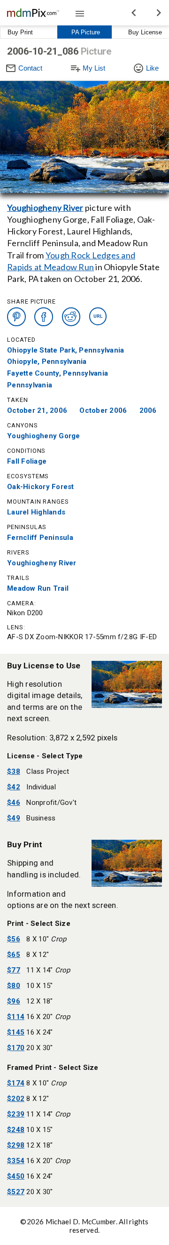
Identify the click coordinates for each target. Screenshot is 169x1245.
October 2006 (103, 410)
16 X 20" (48, 1016)
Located (21, 339)
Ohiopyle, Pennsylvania (47, 361)
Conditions (26, 450)
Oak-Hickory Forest (40, 486)
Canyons (22, 425)
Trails (18, 577)
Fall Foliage (26, 461)
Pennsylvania (29, 385)
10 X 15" (39, 985)
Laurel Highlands (36, 512)
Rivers (18, 552)
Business (40, 818)
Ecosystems (28, 476)
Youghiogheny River (45, 207)
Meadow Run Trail (38, 588)
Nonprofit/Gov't (51, 802)
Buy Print (20, 32)
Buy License (145, 32)
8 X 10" (46, 939)
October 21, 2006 (37, 410)
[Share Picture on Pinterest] (16, 316)
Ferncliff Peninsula (40, 537)
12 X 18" (39, 1001)
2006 (148, 410)
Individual (41, 787)
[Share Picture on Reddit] (71, 316)
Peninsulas (26, 526)
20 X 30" (39, 1048)
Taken (17, 399)
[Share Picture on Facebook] (43, 316)
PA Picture (85, 32)
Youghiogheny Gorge (43, 436)
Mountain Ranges (38, 501)
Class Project (47, 771)
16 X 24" (39, 1032)
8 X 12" (37, 954)
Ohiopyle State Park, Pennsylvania (65, 350)
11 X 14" (48, 970)
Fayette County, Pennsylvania (57, 373)
